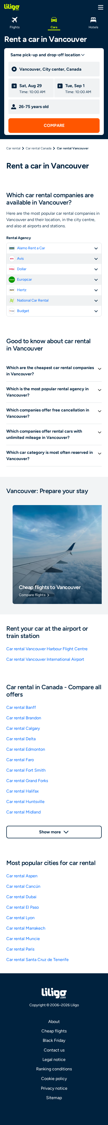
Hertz (21, 290)
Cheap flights (54, 1030)
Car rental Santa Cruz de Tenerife (37, 959)
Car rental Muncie (23, 938)
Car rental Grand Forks (27, 780)
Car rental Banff (21, 707)
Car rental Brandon (23, 717)
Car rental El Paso (22, 907)
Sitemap (54, 1097)
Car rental (13, 148)
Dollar (21, 269)
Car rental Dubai (21, 896)
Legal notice (54, 1059)
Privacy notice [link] (54, 1088)
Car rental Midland (23, 812)
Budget (23, 311)
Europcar (24, 279)
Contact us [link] (54, 1050)
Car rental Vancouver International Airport (45, 659)
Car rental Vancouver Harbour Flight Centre (47, 648)
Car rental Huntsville (25, 801)
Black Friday (54, 1040)
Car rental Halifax (22, 791)
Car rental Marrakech (25, 928)
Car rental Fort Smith (26, 770)
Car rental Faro (20, 759)
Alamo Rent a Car (31, 248)
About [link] (54, 1021)
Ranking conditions (54, 1068)
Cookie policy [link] (54, 1078)
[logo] (11, 7)
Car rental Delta (21, 738)
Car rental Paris (20, 949)
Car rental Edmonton (25, 749)
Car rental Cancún (23, 886)
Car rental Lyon (20, 917)
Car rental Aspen (21, 875)
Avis (20, 258)
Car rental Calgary (23, 728)
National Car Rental (32, 300)
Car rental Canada (38, 148)
